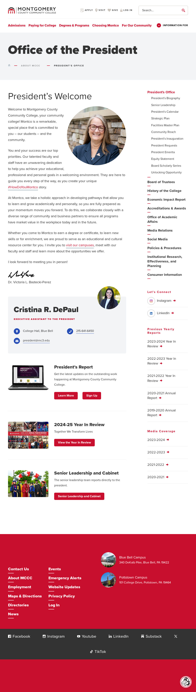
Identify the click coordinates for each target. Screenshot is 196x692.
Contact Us (18, 569)
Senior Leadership (163, 105)
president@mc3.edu (36, 340)
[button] (9, 636)
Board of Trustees (161, 182)
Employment (19, 587)
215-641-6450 (85, 331)
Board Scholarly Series (166, 166)
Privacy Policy (61, 596)
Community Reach (163, 132)
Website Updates (64, 587)
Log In (54, 605)
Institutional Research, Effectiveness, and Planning (164, 261)
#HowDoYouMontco (23, 187)
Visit (101, 10)
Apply (88, 10)
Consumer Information (164, 275)
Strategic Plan (160, 118)
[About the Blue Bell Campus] (110, 559)
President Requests (164, 145)
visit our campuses (80, 245)
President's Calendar (165, 112)
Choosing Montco (105, 25)
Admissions (16, 25)
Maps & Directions (25, 596)
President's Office (161, 92)
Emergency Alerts (64, 578)
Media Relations (160, 230)
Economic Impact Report (166, 199)
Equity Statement (162, 159)
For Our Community (137, 25)
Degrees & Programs (74, 25)
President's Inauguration (167, 139)
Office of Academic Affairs (162, 219)
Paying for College (42, 25)
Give (114, 10)
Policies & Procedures (164, 248)
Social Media (157, 239)
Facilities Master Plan (165, 125)
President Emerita (163, 152)
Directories (18, 605)
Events (54, 569)
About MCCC (20, 578)
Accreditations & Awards (166, 208)
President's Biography (165, 98)
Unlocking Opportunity (166, 172)
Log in (127, 10)
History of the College (164, 191)
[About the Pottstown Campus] (110, 579)
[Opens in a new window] (175, 636)
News (13, 614)
